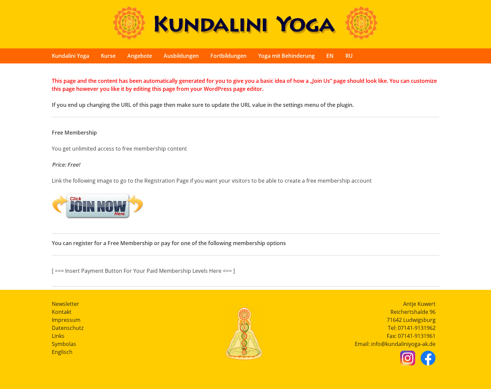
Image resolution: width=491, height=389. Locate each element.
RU (349, 55)
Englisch (62, 352)
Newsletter (65, 304)
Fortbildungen (228, 55)
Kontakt (61, 312)
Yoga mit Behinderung (286, 55)
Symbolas (64, 344)
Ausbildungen (181, 55)
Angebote (139, 55)
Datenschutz (68, 328)
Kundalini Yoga (70, 55)
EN (330, 55)
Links (58, 336)
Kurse (108, 55)
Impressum (66, 320)
